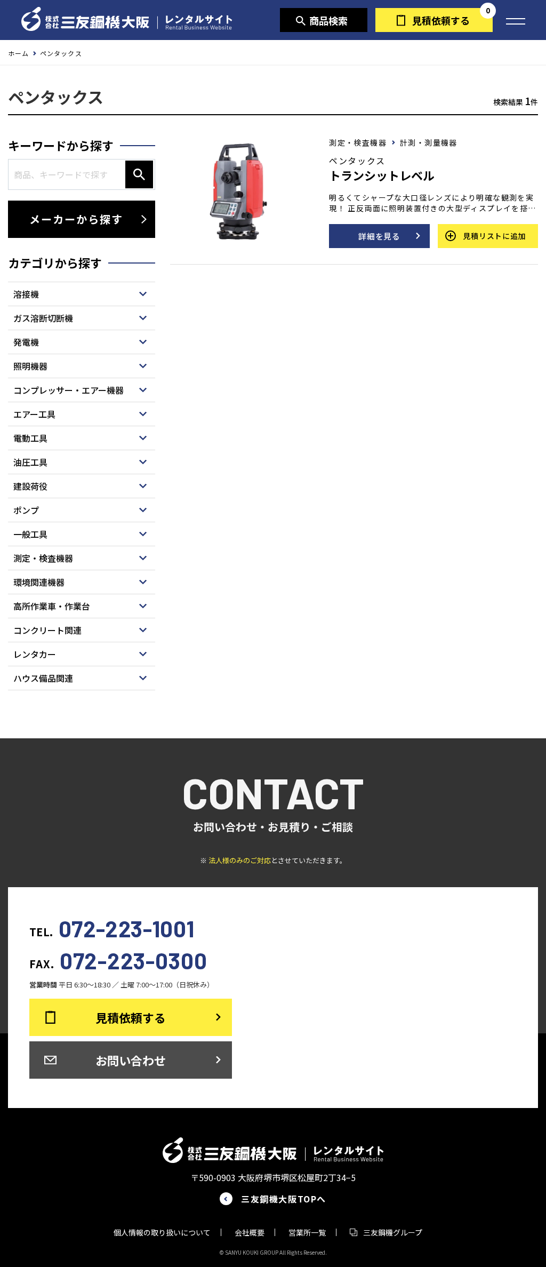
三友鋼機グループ (392, 1232)
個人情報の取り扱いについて (162, 1232)
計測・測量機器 (428, 142)
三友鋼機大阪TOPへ (283, 1198)
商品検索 (328, 20)
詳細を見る (379, 236)
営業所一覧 (307, 1232)
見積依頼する (441, 20)
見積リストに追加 (494, 235)
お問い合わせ (130, 1060)
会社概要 (249, 1232)
